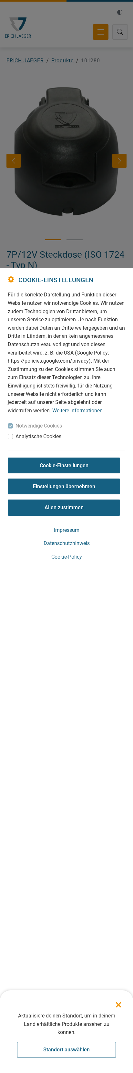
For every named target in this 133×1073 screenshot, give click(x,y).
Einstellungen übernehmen (64, 486)
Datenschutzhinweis (67, 543)
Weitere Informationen (77, 411)
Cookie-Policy (66, 557)
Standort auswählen (66, 1050)
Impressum (66, 530)
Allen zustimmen (64, 507)
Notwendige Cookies (38, 426)
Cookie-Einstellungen (64, 465)
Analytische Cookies (38, 436)
